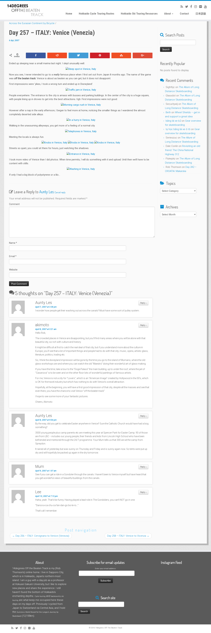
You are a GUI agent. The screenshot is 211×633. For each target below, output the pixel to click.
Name (13, 243)
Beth (168, 112)
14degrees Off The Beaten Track (108, 628)
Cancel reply (60, 192)
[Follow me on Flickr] (199, 7)
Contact (184, 13)
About (168, 13)
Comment (14, 204)
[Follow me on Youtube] (204, 7)
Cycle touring (40, 596)
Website (13, 269)
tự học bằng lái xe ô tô (178, 129)
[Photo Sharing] (81, 68)
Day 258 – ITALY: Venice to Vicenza (128, 535)
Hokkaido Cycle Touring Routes (96, 13)
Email (12, 256)
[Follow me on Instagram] (194, 7)
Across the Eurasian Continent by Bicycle (32, 23)
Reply (143, 303)
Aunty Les (46, 191)
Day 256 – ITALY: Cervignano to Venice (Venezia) (40, 535)
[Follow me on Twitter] (185, 7)
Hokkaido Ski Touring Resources (139, 13)
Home (69, 13)
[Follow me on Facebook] (190, 7)
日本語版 (201, 13)
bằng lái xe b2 (173, 120)
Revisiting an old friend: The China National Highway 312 (182, 150)
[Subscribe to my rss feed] (180, 7)
